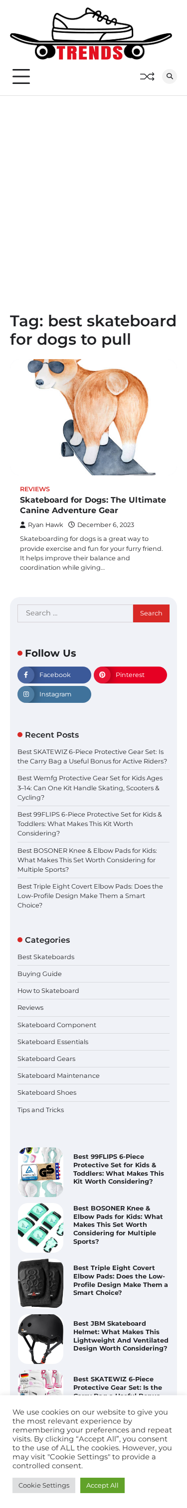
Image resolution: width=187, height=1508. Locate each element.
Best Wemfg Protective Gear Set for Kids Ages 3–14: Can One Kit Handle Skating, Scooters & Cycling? (90, 787)
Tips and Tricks (40, 1110)
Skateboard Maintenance (58, 1075)
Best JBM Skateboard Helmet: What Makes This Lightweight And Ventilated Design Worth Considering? (121, 1336)
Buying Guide (39, 974)
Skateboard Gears (46, 1058)
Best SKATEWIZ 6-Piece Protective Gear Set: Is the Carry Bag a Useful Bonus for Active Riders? (117, 1391)
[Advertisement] (93, 194)
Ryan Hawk (45, 524)
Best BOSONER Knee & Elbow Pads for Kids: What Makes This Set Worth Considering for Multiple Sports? (87, 860)
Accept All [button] (102, 1485)
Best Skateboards (45, 957)
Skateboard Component (56, 1025)
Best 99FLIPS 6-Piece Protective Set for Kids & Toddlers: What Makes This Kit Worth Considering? (89, 824)
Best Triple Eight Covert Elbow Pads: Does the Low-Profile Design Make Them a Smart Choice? (90, 896)
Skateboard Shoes (46, 1092)
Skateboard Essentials (52, 1042)
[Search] (169, 76)
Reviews (35, 489)
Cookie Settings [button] (43, 1485)
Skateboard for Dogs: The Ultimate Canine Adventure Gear (93, 505)
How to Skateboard (48, 990)
